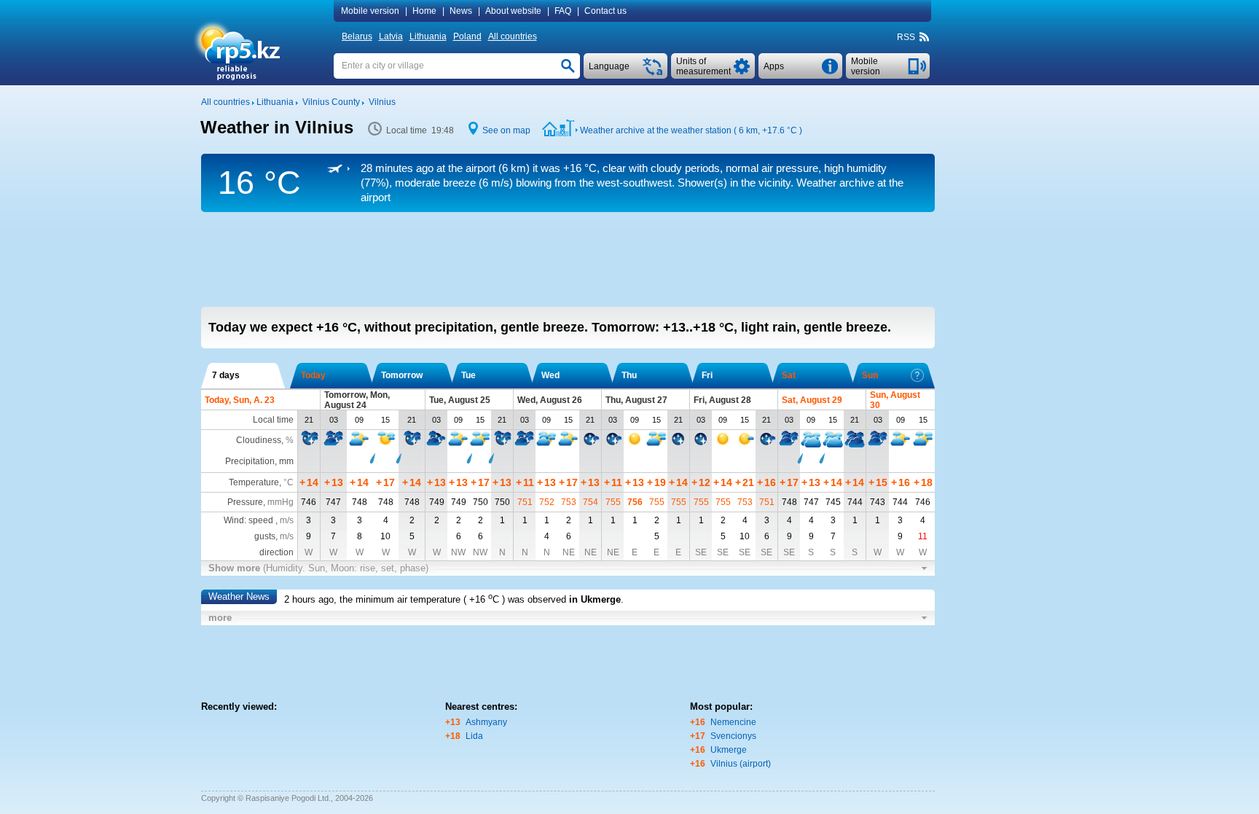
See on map (506, 130)
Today (313, 375)
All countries (512, 36)
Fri (707, 375)
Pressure (245, 502)
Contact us (605, 11)
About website (513, 11)
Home (424, 11)
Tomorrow (402, 375)
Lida (474, 736)
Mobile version (370, 11)
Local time (273, 420)
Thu (629, 375)
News (461, 11)
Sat (789, 375)
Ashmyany (486, 722)
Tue (468, 375)
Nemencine (733, 722)
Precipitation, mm (259, 461)
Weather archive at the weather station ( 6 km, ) (691, 130)
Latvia (391, 36)
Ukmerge (728, 750)
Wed (550, 375)
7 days (226, 375)
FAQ (562, 11)
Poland (467, 36)
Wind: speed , (259, 520)
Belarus (357, 36)
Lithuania (428, 36)
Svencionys (733, 736)
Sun (870, 375)
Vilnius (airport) (740, 764)
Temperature (254, 482)
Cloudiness (258, 440)
